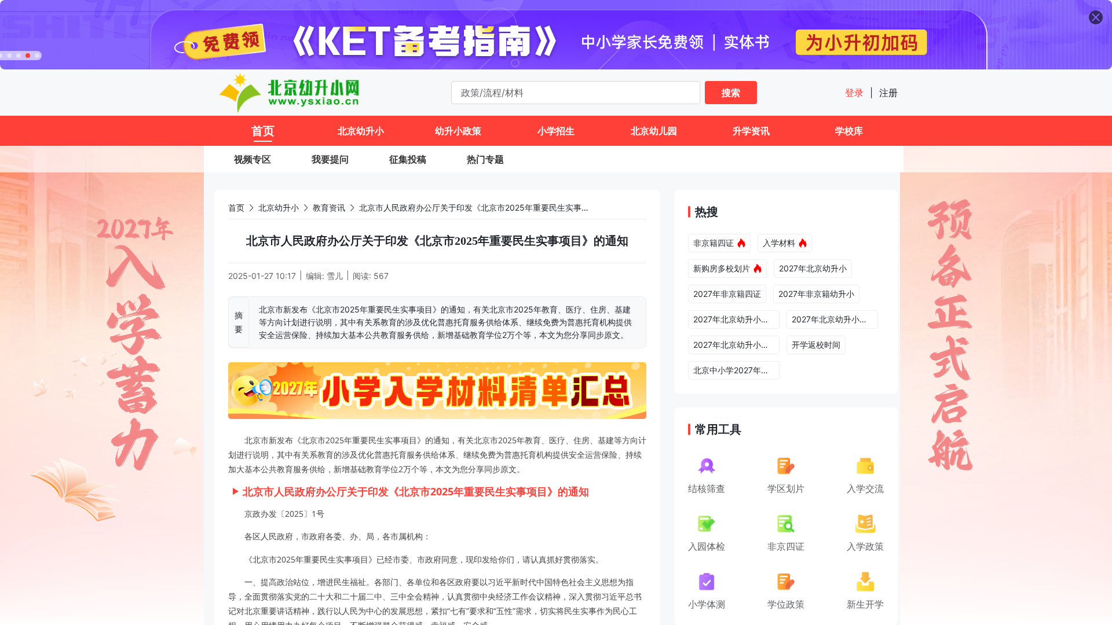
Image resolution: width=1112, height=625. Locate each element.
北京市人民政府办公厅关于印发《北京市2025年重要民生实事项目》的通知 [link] (494, 207)
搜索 (731, 92)
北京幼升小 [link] (278, 207)
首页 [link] (236, 207)
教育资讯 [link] (329, 207)
